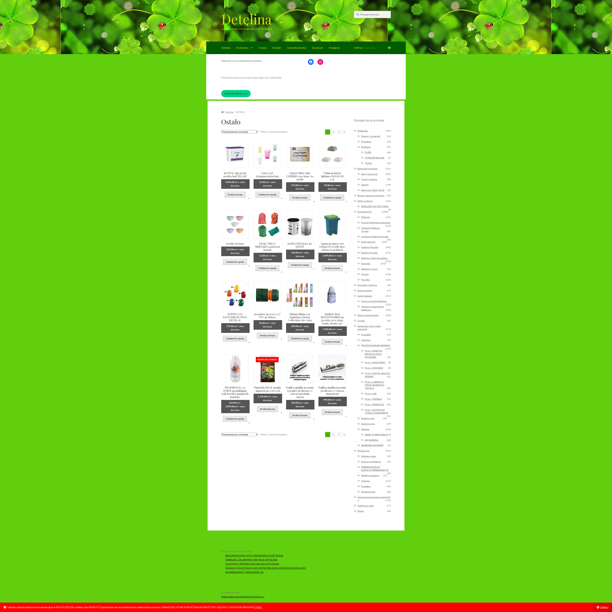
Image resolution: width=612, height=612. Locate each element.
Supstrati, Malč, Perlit (372, 190)
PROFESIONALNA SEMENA (375, 345)
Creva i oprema (369, 179)
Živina (360, 511)
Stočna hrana (368, 491)
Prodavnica (242, 47)
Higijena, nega (368, 456)
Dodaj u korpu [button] (235, 194)
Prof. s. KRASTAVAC (375, 362)
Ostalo (365, 274)
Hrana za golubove (371, 461)
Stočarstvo (363, 450)
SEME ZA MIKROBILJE (376, 434)
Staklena (366, 147)
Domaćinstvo (364, 211)
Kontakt (276, 47)
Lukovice (365, 340)
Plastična (366, 141)
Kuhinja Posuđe (369, 252)
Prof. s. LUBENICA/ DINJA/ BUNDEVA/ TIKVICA (374, 385)
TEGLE (368, 163)
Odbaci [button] (604, 607)
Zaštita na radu (365, 505)
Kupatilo (365, 263)
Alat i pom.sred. (369, 174)
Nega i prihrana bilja (368, 315)
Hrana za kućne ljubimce (373, 301)
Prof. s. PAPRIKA (373, 399)
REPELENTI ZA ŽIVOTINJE (375, 206)
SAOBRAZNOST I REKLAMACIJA (244, 572)
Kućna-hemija (364, 290)
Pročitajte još (267, 409)
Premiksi (365, 486)
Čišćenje (365, 217)
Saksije (365, 184)
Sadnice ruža (368, 418)
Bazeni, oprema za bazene (370, 195)
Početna (229, 112)
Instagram (334, 47)
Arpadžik (366, 334)
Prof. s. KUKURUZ (374, 368)
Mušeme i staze (369, 269)
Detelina (246, 19)
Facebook (317, 47)
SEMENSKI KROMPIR (372, 445)
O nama (262, 47)
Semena (365, 429)
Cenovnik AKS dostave (236, 93)
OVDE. (258, 607)
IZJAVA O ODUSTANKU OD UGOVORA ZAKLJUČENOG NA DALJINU (265, 567)
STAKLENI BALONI (374, 157)
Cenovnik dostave (296, 47)
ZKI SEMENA (371, 440)
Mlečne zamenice (370, 475)
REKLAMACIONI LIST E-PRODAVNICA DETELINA (254, 555)
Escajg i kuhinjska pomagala (375, 222)
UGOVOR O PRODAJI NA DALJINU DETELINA (252, 563)
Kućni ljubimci (364, 296)
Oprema (365, 481)
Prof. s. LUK (371, 393)
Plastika (365, 279)
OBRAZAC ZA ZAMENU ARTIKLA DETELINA (251, 559)
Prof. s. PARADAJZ (374, 404)
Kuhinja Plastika (369, 247)
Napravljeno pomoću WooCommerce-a (242, 596)
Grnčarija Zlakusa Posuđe (374, 236)
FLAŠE (368, 152)
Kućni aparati (368, 241)
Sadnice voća (368, 423)
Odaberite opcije (267, 194)
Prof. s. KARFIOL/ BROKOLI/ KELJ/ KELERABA (374, 354)
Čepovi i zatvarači (370, 136)
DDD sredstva (365, 201)
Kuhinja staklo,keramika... (374, 258)
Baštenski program (367, 168)
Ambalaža (362, 130)
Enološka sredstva (367, 285)
